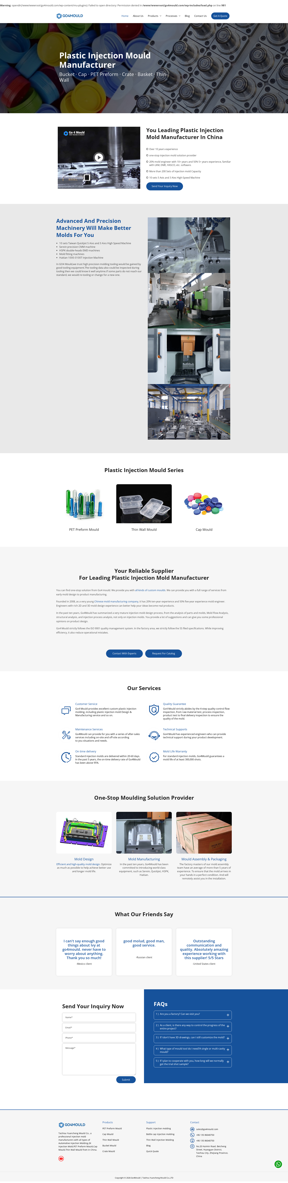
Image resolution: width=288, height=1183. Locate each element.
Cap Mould (204, 529)
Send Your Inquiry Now (165, 186)
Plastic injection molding (158, 1128)
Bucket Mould (109, 1145)
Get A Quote (220, 16)
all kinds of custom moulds (150, 590)
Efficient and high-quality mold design (78, 864)
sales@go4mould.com (207, 1129)
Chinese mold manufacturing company (116, 601)
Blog (148, 1145)
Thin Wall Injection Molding (160, 1140)
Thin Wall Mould (144, 529)
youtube (61, 1158)
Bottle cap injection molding (160, 1134)
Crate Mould (108, 1151)
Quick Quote (152, 1151)
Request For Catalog (163, 653)
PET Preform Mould (84, 529)
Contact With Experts (124, 653)
